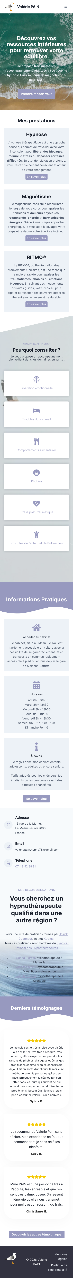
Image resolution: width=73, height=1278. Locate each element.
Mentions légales (61, 1257)
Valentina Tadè (25, 976)
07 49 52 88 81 (25, 866)
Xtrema (49, 938)
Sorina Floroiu (25, 958)
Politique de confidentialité (57, 1267)
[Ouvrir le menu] (66, 6)
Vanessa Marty (25, 967)
